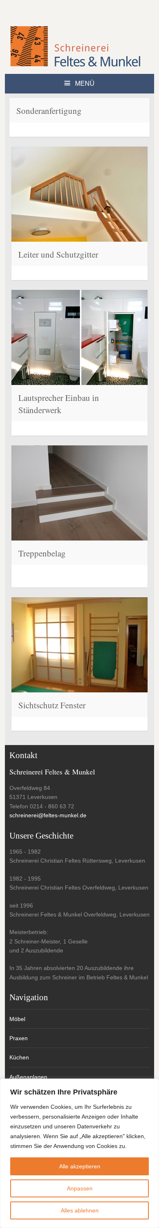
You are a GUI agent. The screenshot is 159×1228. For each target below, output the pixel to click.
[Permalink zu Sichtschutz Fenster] (79, 644)
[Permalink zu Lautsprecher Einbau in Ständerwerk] (79, 337)
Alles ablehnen (80, 1210)
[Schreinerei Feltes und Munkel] (75, 65)
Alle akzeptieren (79, 1166)
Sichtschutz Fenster (52, 705)
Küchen (19, 1057)
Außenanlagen (28, 1077)
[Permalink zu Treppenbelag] (79, 493)
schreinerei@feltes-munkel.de (47, 815)
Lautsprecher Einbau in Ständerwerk (58, 403)
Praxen (18, 1038)
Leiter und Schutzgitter (58, 254)
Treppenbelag (42, 553)
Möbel (17, 1019)
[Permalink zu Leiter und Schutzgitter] (79, 194)
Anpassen (80, 1188)
